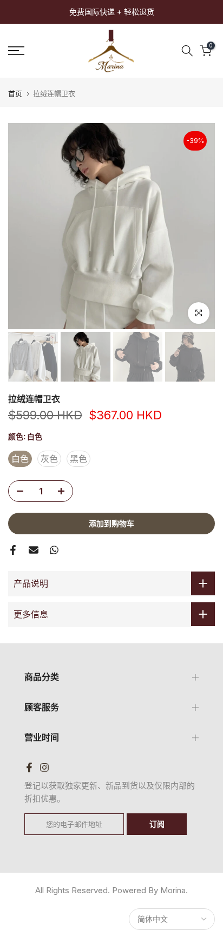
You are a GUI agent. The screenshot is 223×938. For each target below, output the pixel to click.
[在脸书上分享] (13, 550)
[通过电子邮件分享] (33, 550)
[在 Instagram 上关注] (44, 767)
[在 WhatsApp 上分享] (54, 550)
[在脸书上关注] (29, 767)
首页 (15, 93)
